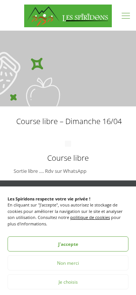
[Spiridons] (68, 15)
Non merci (68, 263)
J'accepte (68, 244)
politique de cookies (90, 217)
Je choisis (68, 282)
